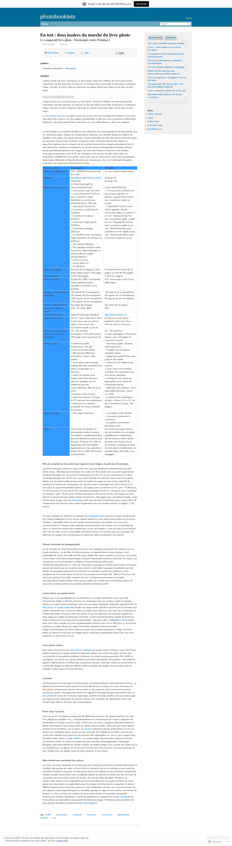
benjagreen (70, 68)
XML (87, 53)
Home (45, 24)
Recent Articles (155, 37)
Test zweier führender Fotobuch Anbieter (166, 43)
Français (63, 44)
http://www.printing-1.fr (116, 314)
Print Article (53, 53)
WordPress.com (155, 129)
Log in (189, 18)
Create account (154, 114)
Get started (141, 4)
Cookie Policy (62, 841)
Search (189, 24)
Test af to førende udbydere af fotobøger (166, 67)
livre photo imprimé (55, 116)
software (44, 818)
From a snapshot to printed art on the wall (167, 90)
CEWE (48, 815)
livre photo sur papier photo (56, 607)
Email (120, 52)
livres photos (106, 815)
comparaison (94, 516)
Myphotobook (123, 815)
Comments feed (155, 125)
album (77, 738)
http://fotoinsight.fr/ (88, 803)
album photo (121, 620)
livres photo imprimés (81, 650)
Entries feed (153, 121)
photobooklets (58, 16)
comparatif (125, 796)
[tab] (156, 37)
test (76, 500)
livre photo (48, 695)
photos (87, 729)
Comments (170, 37)
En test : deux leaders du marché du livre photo (85, 35)
